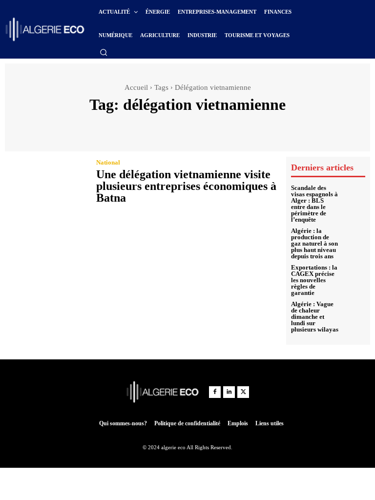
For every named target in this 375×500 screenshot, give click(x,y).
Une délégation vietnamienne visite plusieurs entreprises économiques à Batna (186, 186)
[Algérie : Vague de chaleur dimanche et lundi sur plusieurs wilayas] (354, 312)
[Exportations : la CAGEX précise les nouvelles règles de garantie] (354, 275)
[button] (103, 52)
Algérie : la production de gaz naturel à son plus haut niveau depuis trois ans (314, 243)
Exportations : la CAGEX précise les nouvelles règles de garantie (314, 280)
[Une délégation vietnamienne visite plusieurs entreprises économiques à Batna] (45, 183)
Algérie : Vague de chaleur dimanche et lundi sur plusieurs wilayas (314, 316)
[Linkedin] (229, 392)
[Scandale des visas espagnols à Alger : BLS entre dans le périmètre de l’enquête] (354, 196)
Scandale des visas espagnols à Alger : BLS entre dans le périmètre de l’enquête (314, 203)
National (108, 162)
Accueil (136, 87)
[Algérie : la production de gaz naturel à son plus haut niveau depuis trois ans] (354, 239)
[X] (243, 392)
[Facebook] (215, 392)
